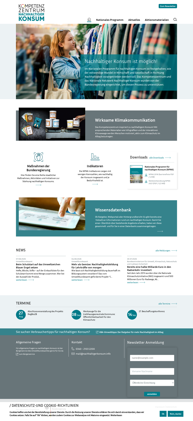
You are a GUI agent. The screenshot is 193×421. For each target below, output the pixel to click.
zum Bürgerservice (27, 354)
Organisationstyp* (138, 377)
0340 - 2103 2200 (85, 348)
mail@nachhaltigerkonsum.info (93, 353)
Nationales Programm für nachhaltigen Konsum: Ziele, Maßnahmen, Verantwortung (38, 185)
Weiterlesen (116, 415)
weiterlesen (129, 232)
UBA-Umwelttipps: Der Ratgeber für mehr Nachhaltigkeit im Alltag (131, 332)
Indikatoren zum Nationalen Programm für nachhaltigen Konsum (95, 184)
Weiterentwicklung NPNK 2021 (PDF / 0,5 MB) (159, 182)
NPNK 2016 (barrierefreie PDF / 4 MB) (161, 175)
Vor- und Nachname (138, 366)
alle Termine (164, 303)
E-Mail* (133, 352)
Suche (175, 20)
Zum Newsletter (168, 6)
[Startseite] (89, 20)
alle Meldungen (163, 250)
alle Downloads (156, 157)
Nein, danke (175, 413)
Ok (163, 413)
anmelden (152, 394)
